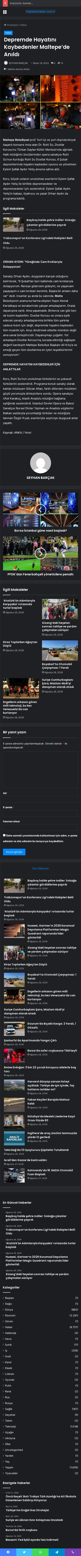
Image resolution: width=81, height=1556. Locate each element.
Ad (5, 793)
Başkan (9, 1297)
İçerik (8, 1344)
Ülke (7, 1444)
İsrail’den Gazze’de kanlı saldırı (25, 1160)
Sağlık (8, 1408)
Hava (8, 1338)
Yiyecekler (11, 1473)
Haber (23, 24)
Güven (9, 1321)
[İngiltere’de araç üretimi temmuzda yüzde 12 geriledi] (14, 1138)
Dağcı (8, 1303)
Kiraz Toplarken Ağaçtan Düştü (20, 644)
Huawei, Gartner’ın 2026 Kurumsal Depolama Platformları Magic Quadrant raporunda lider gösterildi (51, 931)
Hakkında (10, 1332)
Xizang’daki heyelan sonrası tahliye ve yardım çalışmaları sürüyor (59, 626)
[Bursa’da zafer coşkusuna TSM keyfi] (14, 1056)
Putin (8, 1385)
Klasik (8, 1368)
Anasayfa (12, 24)
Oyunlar (10, 1379)
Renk (8, 1391)
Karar (8, 1362)
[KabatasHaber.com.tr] (40, 11)
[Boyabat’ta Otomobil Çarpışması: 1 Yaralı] (60, 650)
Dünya (9, 1309)
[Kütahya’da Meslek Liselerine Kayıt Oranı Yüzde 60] (14, 1121)
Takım (8, 1420)
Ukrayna (10, 1438)
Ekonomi (10, 1315)
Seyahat (10, 1414)
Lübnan (9, 1373)
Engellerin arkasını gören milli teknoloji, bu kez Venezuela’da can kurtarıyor (20, 707)
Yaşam (9, 1467)
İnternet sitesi (11, 821)
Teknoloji (10, 1426)
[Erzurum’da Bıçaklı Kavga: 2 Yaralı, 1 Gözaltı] (14, 1029)
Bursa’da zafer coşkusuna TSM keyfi (52, 1050)
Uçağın (9, 1432)
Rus (7, 1397)
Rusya (9, 1403)
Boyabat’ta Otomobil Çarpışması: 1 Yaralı (57, 666)
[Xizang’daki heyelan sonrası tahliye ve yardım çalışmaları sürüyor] (60, 609)
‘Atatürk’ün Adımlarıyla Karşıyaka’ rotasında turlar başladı (42, 3)
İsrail (8, 1356)
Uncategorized (14, 1449)
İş (6, 1350)
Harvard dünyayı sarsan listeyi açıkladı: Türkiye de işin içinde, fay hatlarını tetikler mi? (51, 1085)
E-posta (8, 807)
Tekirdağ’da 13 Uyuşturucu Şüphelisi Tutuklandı (36, 1150)
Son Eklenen (40, 868)
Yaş (7, 1461)
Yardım (9, 1455)
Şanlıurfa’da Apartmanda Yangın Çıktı (30, 1040)
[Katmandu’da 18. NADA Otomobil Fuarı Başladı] (14, 1175)
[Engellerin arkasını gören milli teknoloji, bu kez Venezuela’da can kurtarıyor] (21, 688)
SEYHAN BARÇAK (18, 63)
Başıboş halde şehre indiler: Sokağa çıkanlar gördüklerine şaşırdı (52, 882)
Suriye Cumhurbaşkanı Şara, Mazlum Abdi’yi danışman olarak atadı (58, 683)
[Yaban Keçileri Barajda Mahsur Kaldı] (14, 1105)
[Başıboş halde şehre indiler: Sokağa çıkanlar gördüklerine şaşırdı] (13, 225)
